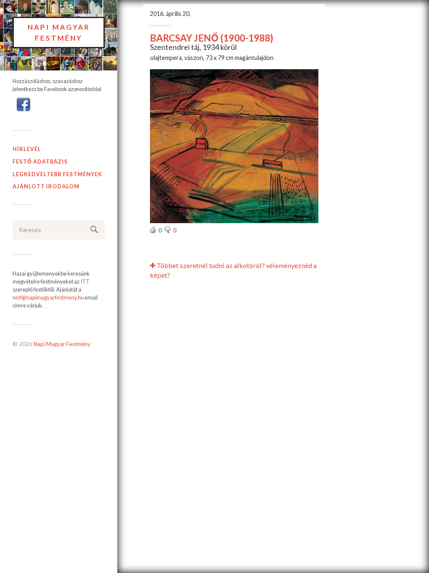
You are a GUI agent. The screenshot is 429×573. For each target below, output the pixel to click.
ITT (85, 281)
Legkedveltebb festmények (57, 174)
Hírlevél (27, 149)
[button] (23, 103)
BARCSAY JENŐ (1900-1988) (211, 38)
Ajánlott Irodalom (46, 186)
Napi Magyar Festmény (59, 32)
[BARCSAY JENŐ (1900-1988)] (234, 146)
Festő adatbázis (40, 161)
